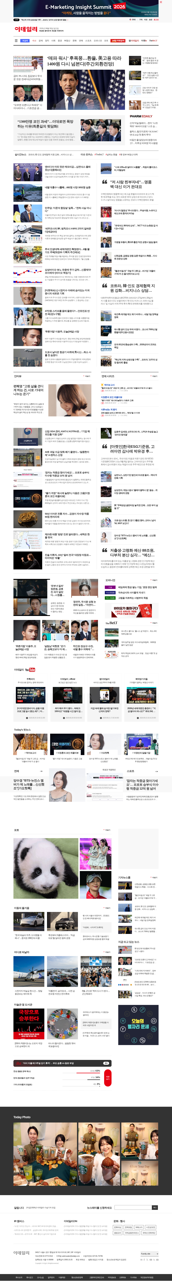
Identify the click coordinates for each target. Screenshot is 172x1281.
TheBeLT (99, 154)
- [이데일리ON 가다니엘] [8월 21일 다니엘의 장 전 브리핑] (85, 1234)
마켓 (144, 40)
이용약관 (62, 1277)
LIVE (16, 20)
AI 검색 (25, 41)
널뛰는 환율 (111, 154)
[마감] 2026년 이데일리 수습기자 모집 (40, 1207)
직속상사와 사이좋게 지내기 (131, 592)
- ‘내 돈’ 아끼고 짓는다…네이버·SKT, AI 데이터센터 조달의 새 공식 (36, 1226)
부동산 (67, 40)
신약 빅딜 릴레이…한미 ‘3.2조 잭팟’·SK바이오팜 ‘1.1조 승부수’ (144, 125)
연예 (81, 40)
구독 (140, 20)
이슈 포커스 (87, 154)
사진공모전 (150, 1227)
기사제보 (133, 1277)
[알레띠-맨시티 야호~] (95, 839)
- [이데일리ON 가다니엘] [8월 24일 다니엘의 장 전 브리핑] (85, 1230)
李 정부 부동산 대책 (128, 154)
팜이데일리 (144, 116)
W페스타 (139, 1227)
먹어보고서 (109, 385)
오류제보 (122, 1277)
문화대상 (117, 1227)
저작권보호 (112, 1277)
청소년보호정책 (77, 1277)
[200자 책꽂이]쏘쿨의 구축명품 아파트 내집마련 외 (96, 1023)
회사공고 (29, 1277)
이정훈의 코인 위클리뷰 (111, 397)
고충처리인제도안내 (96, 1277)
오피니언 (98, 40)
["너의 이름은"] (45, 839)
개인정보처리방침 (146, 1277)
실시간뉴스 (20, 154)
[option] (64, 19)
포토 (106, 40)
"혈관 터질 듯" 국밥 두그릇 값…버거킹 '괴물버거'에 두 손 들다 (126, 388)
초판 (150, 20)
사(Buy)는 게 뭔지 (109, 409)
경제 (41, 40)
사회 (53, 40)
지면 (145, 20)
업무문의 (51, 1277)
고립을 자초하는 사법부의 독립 (133, 598)
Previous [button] (40, 771)
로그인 (156, 20)
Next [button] (42, 771)
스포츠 (88, 40)
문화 (75, 40)
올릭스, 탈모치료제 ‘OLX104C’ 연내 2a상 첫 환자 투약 (144, 133)
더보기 (87, 376)
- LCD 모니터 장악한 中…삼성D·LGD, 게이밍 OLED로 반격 (35, 1230)
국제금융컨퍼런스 (132, 1233)
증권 (60, 40)
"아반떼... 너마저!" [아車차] (93, 927)
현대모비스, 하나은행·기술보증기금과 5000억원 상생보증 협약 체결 (96, 937)
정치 (47, 40)
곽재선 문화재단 (149, 1233)
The (153, 40)
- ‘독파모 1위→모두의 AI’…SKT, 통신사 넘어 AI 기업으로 (34, 1234)
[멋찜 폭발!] (95, 872)
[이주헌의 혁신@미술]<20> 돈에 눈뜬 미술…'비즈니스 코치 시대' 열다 (96, 1034)
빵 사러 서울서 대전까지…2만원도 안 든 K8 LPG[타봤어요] (96, 917)
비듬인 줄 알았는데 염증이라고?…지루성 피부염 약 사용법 (144, 141)
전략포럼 (128, 1227)
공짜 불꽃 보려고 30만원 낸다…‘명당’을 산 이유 (120, 413)
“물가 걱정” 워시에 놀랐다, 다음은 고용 (117, 400)
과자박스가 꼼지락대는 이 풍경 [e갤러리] (95, 1013)
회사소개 (19, 1277)
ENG (134, 20)
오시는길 (40, 1277)
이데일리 (39, 29)
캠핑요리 (117, 1233)
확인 (155, 1207)
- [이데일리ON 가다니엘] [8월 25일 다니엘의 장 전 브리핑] (85, 1226)
